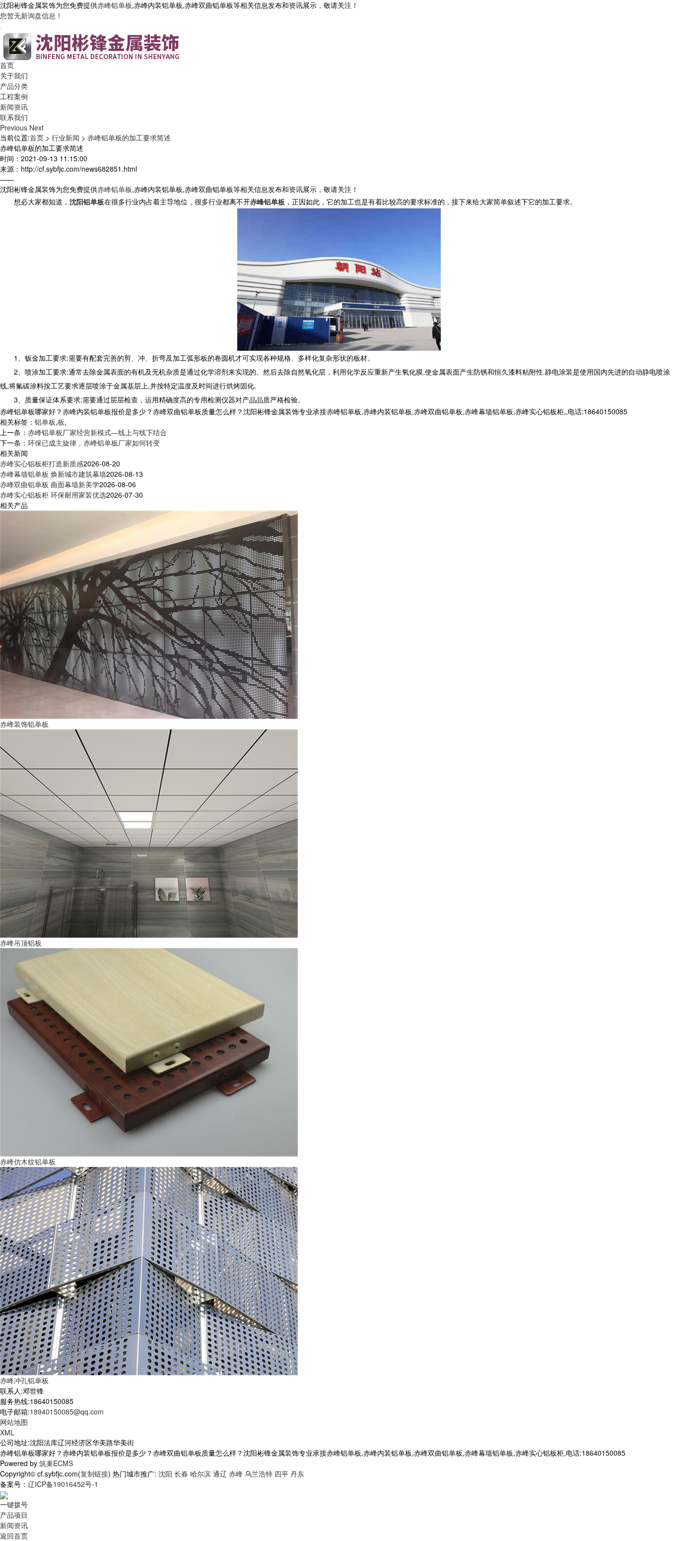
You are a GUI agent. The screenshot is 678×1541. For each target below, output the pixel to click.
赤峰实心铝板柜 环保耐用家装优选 (53, 495)
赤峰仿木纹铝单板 (28, 1161)
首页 (7, 65)
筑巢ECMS (56, 1463)
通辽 (220, 1473)
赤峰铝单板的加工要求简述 (129, 137)
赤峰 (236, 1473)
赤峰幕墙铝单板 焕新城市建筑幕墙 (53, 474)
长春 (181, 1473)
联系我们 (14, 117)
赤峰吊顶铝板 (21, 943)
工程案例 (14, 96)
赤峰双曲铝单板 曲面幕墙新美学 (49, 484)
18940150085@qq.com (67, 1411)
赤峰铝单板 (114, 5)
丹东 (297, 1473)
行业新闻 (65, 137)
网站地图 (14, 1422)
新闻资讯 (14, 107)
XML (7, 1432)
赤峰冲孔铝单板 (24, 1380)
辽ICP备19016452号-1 (63, 1484)
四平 (281, 1473)
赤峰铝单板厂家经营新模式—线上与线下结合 (97, 432)
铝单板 (45, 422)
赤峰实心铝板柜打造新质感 (41, 463)
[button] (14, 127)
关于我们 (14, 75)
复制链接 (94, 1473)
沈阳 (165, 1473)
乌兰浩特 (258, 1473)
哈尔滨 (200, 1473)
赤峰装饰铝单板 (24, 724)
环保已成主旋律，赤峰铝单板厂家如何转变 (94, 443)
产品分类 (14, 86)
